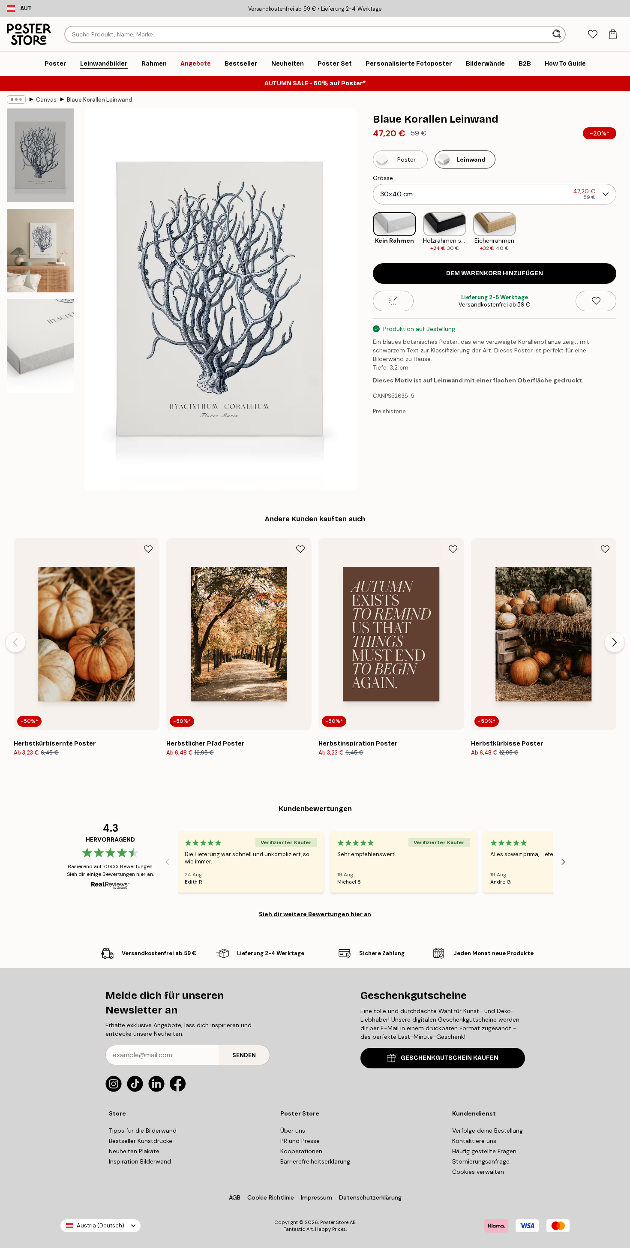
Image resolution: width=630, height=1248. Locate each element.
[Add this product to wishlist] (596, 301)
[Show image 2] (40, 250)
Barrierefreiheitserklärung (315, 1161)
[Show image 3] (40, 346)
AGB (234, 1197)
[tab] (592, 34)
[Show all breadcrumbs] (16, 99)
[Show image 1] (40, 155)
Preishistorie (389, 411)
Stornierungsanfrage (481, 1161)
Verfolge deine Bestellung (487, 1130)
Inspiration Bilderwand (140, 1161)
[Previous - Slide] (366, 232)
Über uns (292, 1130)
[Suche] (558, 34)
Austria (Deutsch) (100, 1225)
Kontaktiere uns (474, 1141)
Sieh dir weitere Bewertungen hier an (315, 914)
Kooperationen (301, 1151)
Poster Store (334, 1222)
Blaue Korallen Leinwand (99, 99)
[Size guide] (393, 301)
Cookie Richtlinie (270, 1197)
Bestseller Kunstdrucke (140, 1141)
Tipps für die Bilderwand (143, 1130)
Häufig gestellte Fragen (484, 1151)
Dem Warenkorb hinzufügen (494, 273)
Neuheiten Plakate (134, 1151)
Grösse (383, 178)
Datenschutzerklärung (370, 1197)
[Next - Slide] (623, 232)
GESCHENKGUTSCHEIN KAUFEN (449, 1058)
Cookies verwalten (478, 1172)
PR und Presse (300, 1141)
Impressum (316, 1197)
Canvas (46, 99)
